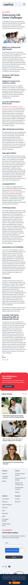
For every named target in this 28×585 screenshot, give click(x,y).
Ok (10, 582)
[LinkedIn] (5, 360)
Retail (3, 516)
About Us (4, 473)
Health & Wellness (7, 504)
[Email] (7, 360)
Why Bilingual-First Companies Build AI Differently (13, 463)
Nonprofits (5, 513)
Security (17, 492)
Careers (4, 481)
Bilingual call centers (13, 192)
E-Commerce (5, 499)
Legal (3, 510)
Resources (18, 501)
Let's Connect (8, 386)
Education (4, 501)
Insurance (4, 507)
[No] (26, 579)
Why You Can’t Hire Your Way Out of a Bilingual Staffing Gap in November (13, 439)
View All (24, 394)
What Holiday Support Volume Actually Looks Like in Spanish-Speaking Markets (13, 416)
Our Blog (17, 499)
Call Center (6, 12)
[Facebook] (3, 360)
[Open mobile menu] (24, 4)
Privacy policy (16, 582)
